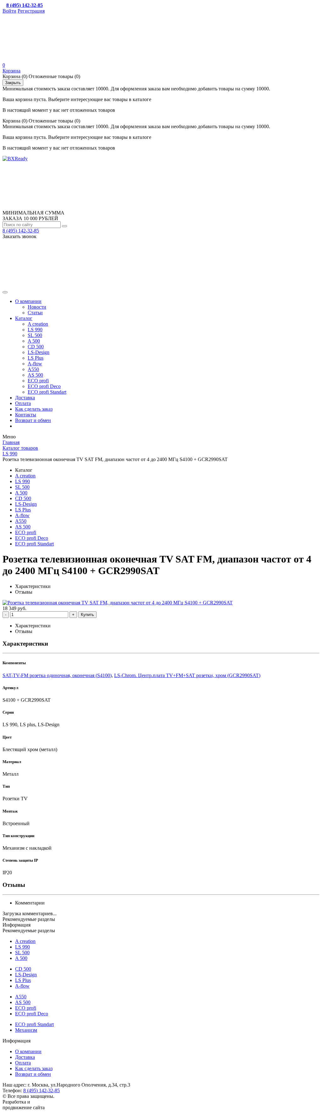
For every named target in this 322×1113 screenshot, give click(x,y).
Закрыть (13, 82)
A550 (33, 369)
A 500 (34, 341)
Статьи (35, 312)
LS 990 (35, 329)
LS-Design (38, 352)
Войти (9, 11)
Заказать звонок (19, 236)
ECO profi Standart (47, 392)
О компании (28, 301)
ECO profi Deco (44, 386)
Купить (87, 614)
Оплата (23, 403)
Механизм (26, 1030)
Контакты (25, 414)
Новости (37, 307)
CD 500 (36, 346)
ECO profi (38, 380)
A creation (38, 324)
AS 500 (35, 375)
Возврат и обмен (33, 420)
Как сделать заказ (34, 409)
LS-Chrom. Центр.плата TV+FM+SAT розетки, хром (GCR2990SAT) (187, 675)
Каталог (23, 318)
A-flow (35, 363)
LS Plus (35, 358)
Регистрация (31, 11)
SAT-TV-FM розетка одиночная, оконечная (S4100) (57, 675)
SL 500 (35, 335)
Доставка (25, 397)
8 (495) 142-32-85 (21, 230)
